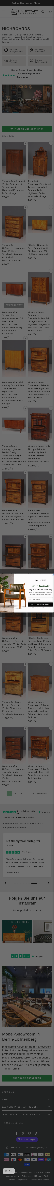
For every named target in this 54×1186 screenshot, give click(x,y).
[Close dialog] (53, 574)
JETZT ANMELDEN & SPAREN (40, 604)
